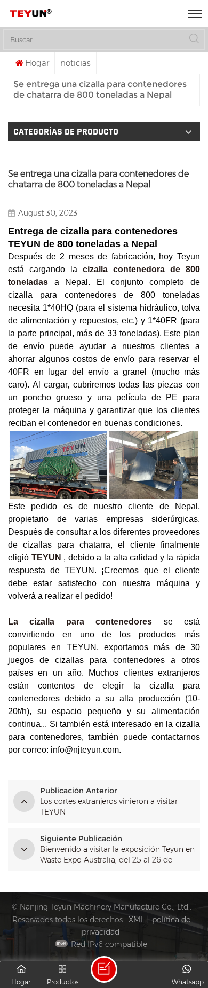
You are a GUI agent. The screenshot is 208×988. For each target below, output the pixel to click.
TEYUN (46, 557)
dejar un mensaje (104, 969)
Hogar (37, 63)
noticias (75, 63)
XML (136, 919)
